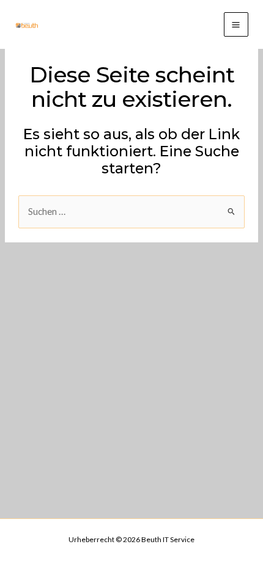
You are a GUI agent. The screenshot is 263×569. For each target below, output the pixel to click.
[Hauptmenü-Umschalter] (236, 24)
